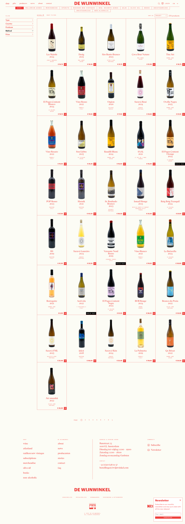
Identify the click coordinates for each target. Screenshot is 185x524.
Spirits (65, 8)
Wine (25, 443)
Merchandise (52, 8)
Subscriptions (29, 458)
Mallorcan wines (34, 8)
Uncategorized (161, 8)
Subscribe (168, 517)
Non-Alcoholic (102, 10)
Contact (61, 463)
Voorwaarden (94, 497)
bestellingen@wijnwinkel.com (114, 467)
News (60, 448)
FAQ (59, 468)
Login (167, 3)
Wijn (124, 8)
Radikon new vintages (84, 8)
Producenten (64, 453)
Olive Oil (135, 8)
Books (147, 8)
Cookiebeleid (67, 497)
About (60, 443)
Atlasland (27, 448)
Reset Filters (51, 15)
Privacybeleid (81, 497)
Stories (61, 458)
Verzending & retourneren (113, 497)
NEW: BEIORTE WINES (108, 8)
